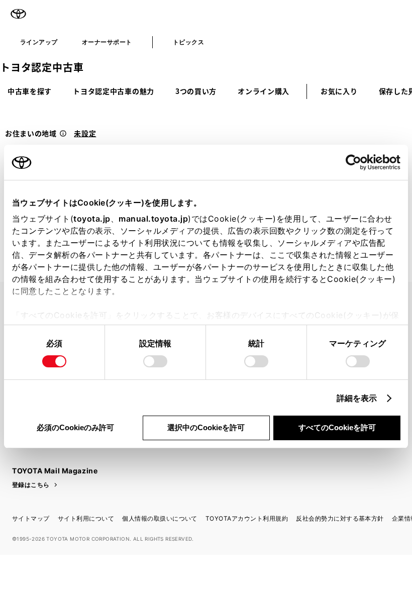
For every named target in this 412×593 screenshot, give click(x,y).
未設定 (85, 133)
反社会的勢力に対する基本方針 (340, 518)
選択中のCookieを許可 (206, 427)
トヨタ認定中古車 (41, 67)
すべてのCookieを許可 (337, 427)
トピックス (188, 42)
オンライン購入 (263, 91)
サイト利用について (86, 518)
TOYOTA (18, 14)
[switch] (155, 361)
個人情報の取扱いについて (159, 518)
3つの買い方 (196, 91)
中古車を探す (30, 91)
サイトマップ (31, 518)
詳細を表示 (357, 398)
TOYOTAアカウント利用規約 (246, 518)
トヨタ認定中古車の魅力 (113, 91)
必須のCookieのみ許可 (75, 427)
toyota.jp (92, 219)
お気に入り (339, 91)
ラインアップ (39, 42)
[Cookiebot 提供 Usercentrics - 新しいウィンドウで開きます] (356, 162)
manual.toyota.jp (153, 219)
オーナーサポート (107, 42)
